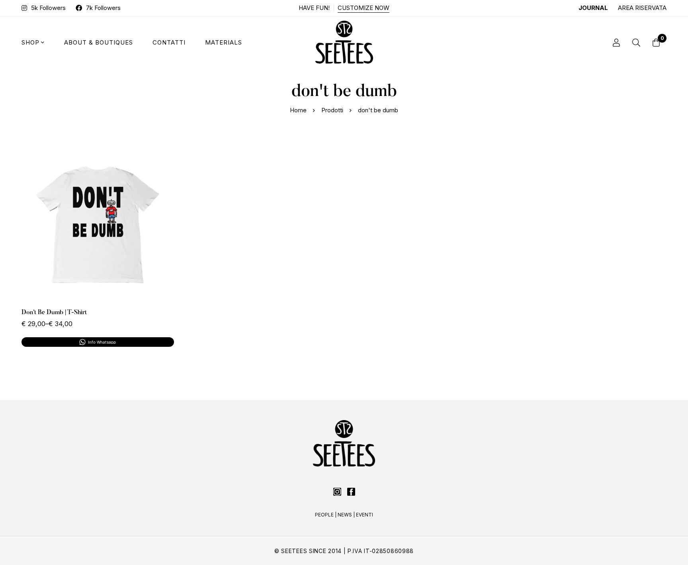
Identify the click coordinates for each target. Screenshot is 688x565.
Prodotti (332, 110)
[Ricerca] (636, 42)
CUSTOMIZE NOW (363, 8)
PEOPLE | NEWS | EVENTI (344, 515)
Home (298, 110)
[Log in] (616, 42)
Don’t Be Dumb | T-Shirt (54, 312)
